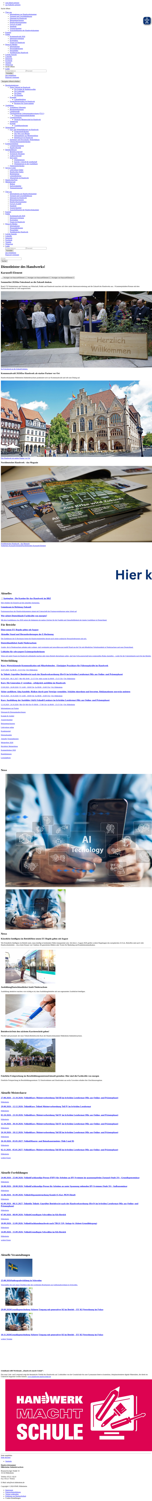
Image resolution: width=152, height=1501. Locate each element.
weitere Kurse (6, 1158)
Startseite (8, 1461)
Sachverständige (15, 186)
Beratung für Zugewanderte (24, 103)
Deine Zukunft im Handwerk (20, 87)
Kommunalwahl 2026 (17, 36)
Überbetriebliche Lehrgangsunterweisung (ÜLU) (27, 113)
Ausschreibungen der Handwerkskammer (24, 30)
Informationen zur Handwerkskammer (23, 14)
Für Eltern (17, 93)
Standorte (13, 26)
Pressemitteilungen (16, 49)
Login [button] (7, 69)
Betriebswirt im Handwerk (23, 138)
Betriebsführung (11, 150)
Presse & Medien (11, 44)
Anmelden (9, 73)
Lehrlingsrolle (15, 111)
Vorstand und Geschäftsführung (21, 16)
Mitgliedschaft (10, 182)
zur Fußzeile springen (12, 5)
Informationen (15, 46)
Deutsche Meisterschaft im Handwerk (27, 119)
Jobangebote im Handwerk (19, 178)
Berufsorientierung (11, 85)
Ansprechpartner (15, 28)
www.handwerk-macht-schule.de (39, 1377)
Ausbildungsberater (21, 126)
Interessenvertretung (17, 38)
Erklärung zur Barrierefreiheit (15, 1496)
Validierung (14, 121)
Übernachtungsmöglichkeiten (24, 115)
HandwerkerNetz (11, 180)
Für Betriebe (18, 95)
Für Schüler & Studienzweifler (25, 89)
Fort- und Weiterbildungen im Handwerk (24, 130)
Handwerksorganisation (18, 22)
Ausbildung (9, 105)
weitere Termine (6, 1339)
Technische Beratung (17, 154)
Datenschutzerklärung (13, 1492)
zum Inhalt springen (12, 3)
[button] (5, 8)
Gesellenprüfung (15, 117)
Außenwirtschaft (15, 156)
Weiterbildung (10, 128)
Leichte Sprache (11, 55)
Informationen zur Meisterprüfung (26, 136)
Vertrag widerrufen (12, 1494)
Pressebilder (14, 51)
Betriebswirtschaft (16, 152)
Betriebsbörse (14, 174)
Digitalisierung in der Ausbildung (26, 164)
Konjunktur (14, 40)
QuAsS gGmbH (15, 24)
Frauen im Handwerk (17, 42)
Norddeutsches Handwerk (19, 53)
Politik (7, 34)
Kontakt (12, 123)
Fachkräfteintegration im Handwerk (22, 101)
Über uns (8, 12)
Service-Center (10, 168)
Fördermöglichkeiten (21, 132)
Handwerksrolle (15, 148)
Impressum (9, 1490)
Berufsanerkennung (17, 109)
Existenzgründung (11, 144)
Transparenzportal (16, 188)
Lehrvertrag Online (16, 170)
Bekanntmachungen (17, 20)
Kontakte (13, 97)
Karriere (8, 32)
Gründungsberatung (17, 146)
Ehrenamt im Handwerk (18, 18)
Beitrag (12, 184)
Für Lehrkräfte (19, 91)
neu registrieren (10, 75)
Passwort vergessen (12, 77)
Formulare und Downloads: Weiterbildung (25, 140)
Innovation (13, 158)
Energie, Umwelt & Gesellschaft (25, 162)
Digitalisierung (19, 160)
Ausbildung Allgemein (18, 107)
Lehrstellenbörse (20, 99)
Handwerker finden (16, 172)
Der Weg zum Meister (22, 134)
